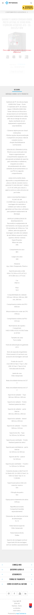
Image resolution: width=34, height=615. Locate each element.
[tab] (17, 90)
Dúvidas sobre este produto (17, 94)
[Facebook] (14, 593)
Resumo (17, 90)
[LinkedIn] (25, 593)
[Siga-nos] (8, 593)
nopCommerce (21, 613)
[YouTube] (20, 593)
